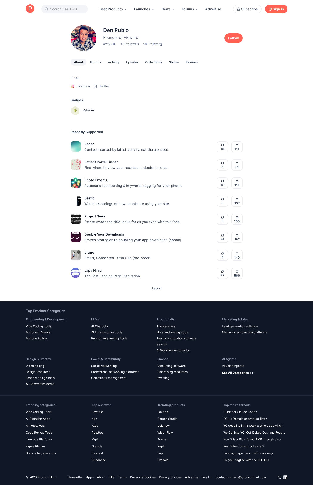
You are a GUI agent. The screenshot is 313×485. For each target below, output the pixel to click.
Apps (90, 477)
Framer (162, 439)
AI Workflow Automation (173, 350)
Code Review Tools (39, 432)
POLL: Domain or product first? (245, 418)
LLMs (95, 319)
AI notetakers (166, 326)
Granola (97, 446)
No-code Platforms (39, 439)
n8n (94, 418)
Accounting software (171, 366)
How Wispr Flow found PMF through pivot (252, 439)
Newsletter (75, 477)
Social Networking (104, 366)
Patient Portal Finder (101, 162)
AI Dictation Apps (38, 418)
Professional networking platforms (115, 372)
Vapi (95, 439)
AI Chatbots (99, 326)
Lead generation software (240, 326)
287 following (152, 44)
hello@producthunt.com (249, 477)
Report (157, 288)
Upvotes (132, 62)
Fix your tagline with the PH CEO (246, 460)
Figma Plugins (35, 446)
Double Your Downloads (104, 234)
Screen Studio (167, 418)
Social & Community (106, 359)
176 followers (129, 44)
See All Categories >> (238, 372)
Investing (163, 378)
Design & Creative (39, 359)
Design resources (38, 372)
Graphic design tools (40, 378)
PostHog (98, 432)
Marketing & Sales (235, 319)
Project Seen (94, 216)
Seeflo (89, 198)
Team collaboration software (176, 338)
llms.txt (207, 477)
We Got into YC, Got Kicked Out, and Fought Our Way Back (254, 433)
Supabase (99, 460)
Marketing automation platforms (244, 332)
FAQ (112, 477)
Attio (95, 425)
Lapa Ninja (93, 270)
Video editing (35, 366)
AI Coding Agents (38, 332)
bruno (89, 252)
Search (162, 344)
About (78, 62)
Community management (108, 378)
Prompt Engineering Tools (109, 338)
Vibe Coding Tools (38, 326)
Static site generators (41, 453)
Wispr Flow (165, 432)
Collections (153, 62)
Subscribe (249, 9)
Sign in (278, 9)
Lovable (97, 412)
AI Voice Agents (233, 366)
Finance (162, 359)
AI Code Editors (37, 338)
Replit (161, 446)
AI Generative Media (40, 384)
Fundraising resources (172, 372)
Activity (113, 62)
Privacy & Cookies (143, 477)
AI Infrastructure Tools (106, 332)
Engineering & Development (46, 319)
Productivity (166, 319)
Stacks (174, 62)
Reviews (192, 62)
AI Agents (229, 359)
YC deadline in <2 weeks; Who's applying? (253, 425)
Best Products (111, 9)
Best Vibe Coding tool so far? (243, 446)
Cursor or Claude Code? (240, 412)
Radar (89, 144)
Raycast (97, 453)
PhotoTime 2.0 (96, 180)
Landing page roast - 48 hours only (248, 453)
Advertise (213, 9)
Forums (188, 9)
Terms (122, 477)
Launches (142, 9)
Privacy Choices (170, 477)
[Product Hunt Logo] (30, 9)
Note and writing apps (172, 332)
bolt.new (163, 425)
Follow (233, 38)
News (166, 9)
